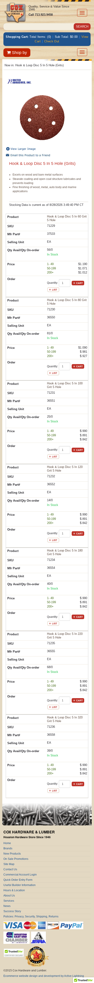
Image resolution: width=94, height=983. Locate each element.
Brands (7, 848)
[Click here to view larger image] (42, 117)
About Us (9, 895)
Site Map (8, 864)
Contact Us (10, 869)
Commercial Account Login (20, 874)
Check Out (51, 41)
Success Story (12, 911)
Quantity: (52, 282)
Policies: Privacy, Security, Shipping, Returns (30, 916)
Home (7, 843)
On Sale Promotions (15, 858)
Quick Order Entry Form (17, 879)
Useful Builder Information (19, 885)
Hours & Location (14, 890)
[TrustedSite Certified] (13, 953)
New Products (12, 853)
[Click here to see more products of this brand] (19, 81)
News (6, 906)
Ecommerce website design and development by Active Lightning (43, 976)
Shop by (19, 52)
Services (8, 900)
